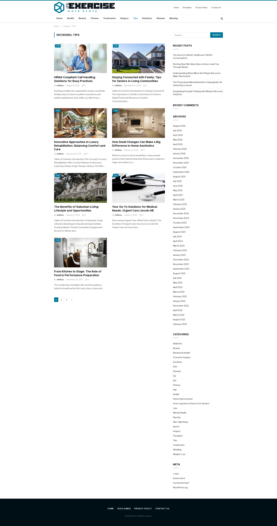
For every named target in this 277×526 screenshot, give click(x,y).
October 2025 (180, 167)
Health (70, 18)
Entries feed (179, 478)
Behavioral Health (181, 353)
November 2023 (181, 264)
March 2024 (179, 245)
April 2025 (178, 195)
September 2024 (181, 227)
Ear (174, 376)
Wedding (177, 449)
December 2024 (181, 213)
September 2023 (181, 269)
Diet (175, 366)
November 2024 (181, 218)
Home (176, 7)
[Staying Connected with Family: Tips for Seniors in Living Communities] (138, 58)
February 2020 (180, 324)
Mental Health (180, 412)
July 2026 (177, 130)
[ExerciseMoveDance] (84, 7)
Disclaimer (187, 7)
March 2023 (178, 292)
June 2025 (178, 186)
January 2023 (179, 301)
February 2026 (180, 149)
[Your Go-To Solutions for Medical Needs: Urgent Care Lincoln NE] (138, 188)
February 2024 (180, 250)
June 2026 (178, 135)
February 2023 (180, 296)
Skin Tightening (180, 422)
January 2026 (179, 153)
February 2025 (180, 204)
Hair (175, 389)
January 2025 (179, 209)
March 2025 (179, 199)
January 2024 (179, 255)
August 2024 (179, 232)
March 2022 (178, 315)
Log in (176, 473)
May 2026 (178, 139)
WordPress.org (180, 487)
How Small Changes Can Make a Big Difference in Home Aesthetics (136, 143)
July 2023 (177, 278)
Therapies (178, 436)
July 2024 (177, 236)
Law (175, 408)
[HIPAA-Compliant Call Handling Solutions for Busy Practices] (80, 58)
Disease (161, 18)
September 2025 (181, 172)
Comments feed (181, 483)
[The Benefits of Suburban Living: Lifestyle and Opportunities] (80, 188)
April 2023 (178, 287)
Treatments (109, 18)
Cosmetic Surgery (181, 357)
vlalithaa (60, 85)
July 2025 (177, 181)
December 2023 (181, 259)
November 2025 (181, 163)
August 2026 (179, 126)
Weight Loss (179, 454)
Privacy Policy (201, 7)
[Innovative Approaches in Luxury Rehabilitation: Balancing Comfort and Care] (80, 123)
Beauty (82, 18)
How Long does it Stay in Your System (191, 403)
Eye (174, 380)
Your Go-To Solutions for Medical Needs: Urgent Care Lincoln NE (134, 208)
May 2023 (177, 282)
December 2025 (181, 158)
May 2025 (178, 190)
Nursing (174, 18)
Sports (176, 426)
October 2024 (180, 222)
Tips (135, 18)
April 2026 (178, 144)
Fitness (95, 18)
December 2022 (181, 305)
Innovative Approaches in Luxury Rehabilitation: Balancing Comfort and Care (79, 145)
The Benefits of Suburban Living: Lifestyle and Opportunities (76, 208)
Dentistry (147, 18)
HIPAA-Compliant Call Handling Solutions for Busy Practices (74, 79)
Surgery (124, 18)
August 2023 (179, 273)
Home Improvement (183, 399)
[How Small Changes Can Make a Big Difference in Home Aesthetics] (138, 123)
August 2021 (179, 319)
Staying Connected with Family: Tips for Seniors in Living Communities (136, 79)
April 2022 (178, 310)
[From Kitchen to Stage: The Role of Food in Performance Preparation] (80, 252)
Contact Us (216, 7)
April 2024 (178, 241)
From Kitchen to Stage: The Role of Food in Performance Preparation (77, 273)
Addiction (177, 343)
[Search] (221, 18)
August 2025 (179, 176)
